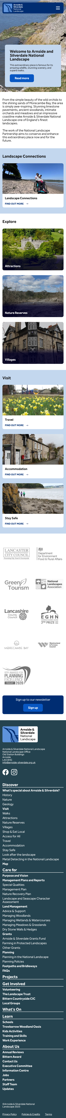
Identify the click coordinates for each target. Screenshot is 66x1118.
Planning (8, 952)
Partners (8, 1079)
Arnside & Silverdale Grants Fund (24, 938)
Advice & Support (14, 911)
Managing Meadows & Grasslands (24, 924)
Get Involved (13, 984)
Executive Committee (17, 1066)
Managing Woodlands (16, 915)
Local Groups (11, 1003)
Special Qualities (13, 884)
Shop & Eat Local (13, 831)
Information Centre (15, 1070)
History (7, 795)
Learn (7, 1016)
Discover (10, 785)
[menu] (57, 8)
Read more (22, 78)
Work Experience (14, 1040)
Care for (9, 870)
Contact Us (9, 1061)
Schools (7, 1022)
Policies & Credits (31, 1114)
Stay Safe (8, 850)
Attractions (9, 818)
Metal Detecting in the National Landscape (30, 859)
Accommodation (13, 845)
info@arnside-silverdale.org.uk (18, 762)
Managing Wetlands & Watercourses (26, 920)
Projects (10, 977)
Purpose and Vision (15, 875)
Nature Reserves (13, 822)
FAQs (6, 970)
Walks (6, 813)
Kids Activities (12, 1031)
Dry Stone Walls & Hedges (19, 929)
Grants (7, 934)
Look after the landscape (18, 854)
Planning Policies (13, 961)
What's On (11, 1009)
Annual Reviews (13, 1052)
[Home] (13, 11)
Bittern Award (11, 1056)
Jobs (5, 1075)
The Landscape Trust (16, 994)
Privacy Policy (9, 1114)
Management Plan (14, 889)
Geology (8, 804)
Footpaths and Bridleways (19, 966)
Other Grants (11, 947)
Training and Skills (14, 1035)
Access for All (11, 836)
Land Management (14, 906)
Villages (7, 827)
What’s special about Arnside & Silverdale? (31, 790)
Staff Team (9, 1084)
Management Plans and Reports (23, 880)
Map (5, 863)
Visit (5, 808)
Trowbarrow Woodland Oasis (21, 1026)
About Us (10, 1046)
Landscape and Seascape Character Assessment (26, 900)
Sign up (33, 708)
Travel (6, 841)
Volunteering (11, 989)
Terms (48, 1114)
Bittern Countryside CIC (18, 998)
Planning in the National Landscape (25, 957)
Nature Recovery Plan (17, 894)
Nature (7, 799)
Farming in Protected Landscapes (24, 943)
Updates (8, 1088)
